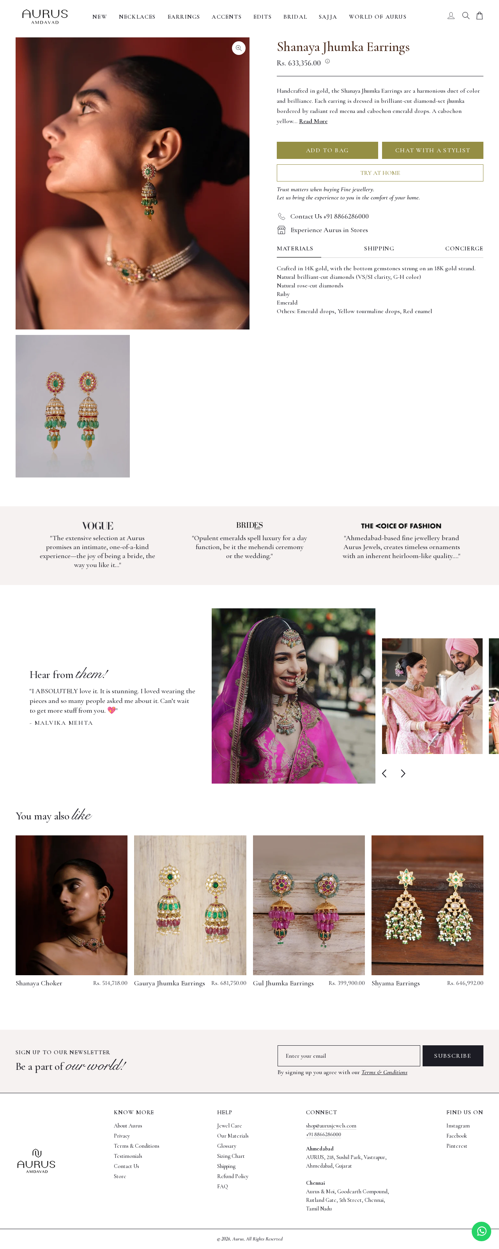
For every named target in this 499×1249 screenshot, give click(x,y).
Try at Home (380, 173)
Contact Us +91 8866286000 (329, 216)
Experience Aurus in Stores (329, 229)
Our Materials (233, 1136)
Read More (313, 121)
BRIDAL (295, 16)
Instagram (458, 1125)
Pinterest (456, 1146)
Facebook (456, 1136)
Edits (262, 16)
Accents (226, 16)
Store (120, 1176)
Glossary (226, 1146)
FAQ (222, 1186)
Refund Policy (232, 1176)
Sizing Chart (231, 1156)
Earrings (184, 16)
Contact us (126, 1166)
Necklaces (137, 16)
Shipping (379, 249)
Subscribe (452, 1056)
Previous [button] (386, 774)
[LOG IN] (451, 17)
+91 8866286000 (323, 1134)
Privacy (122, 1136)
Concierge (464, 249)
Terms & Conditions (384, 1072)
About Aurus (128, 1125)
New (99, 16)
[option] (202, 696)
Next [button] (401, 774)
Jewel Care (229, 1125)
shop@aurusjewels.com (331, 1125)
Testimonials (128, 1156)
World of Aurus (378, 16)
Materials (295, 249)
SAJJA (328, 16)
